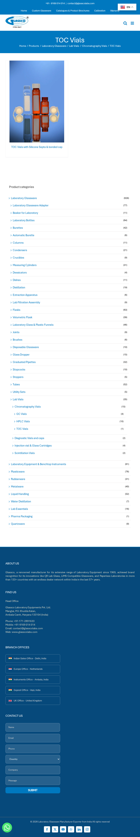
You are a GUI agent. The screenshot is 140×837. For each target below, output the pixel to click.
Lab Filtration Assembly (26, 302)
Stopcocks (19, 369)
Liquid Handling (20, 494)
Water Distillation (21, 501)
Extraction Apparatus (25, 295)
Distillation (19, 287)
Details (48, 102)
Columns (18, 243)
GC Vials (21, 414)
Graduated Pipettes (24, 362)
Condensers (20, 250)
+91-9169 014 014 (24, 624)
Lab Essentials (19, 509)
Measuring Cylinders (24, 265)
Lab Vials (18, 399)
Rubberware (18, 479)
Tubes (16, 384)
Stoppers (18, 377)
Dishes (17, 280)
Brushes (17, 340)
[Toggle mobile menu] (133, 23)
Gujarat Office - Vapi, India (27, 690)
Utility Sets (19, 392)
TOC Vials (22, 429)
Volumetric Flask (22, 317)
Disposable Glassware (26, 347)
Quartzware (18, 524)
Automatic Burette (23, 235)
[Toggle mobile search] (125, 23)
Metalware (17, 486)
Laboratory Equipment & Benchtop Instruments (38, 464)
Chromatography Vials (28, 406)
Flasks (16, 310)
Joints (16, 332)
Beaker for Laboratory (25, 213)
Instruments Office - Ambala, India (31, 679)
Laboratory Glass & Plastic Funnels (33, 325)
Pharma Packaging (21, 516)
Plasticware (18, 471)
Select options (29, 102)
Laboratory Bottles (23, 220)
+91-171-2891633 (24, 621)
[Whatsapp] (7, 827)
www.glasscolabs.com (24, 632)
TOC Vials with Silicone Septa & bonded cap (36, 147)
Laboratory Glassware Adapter (30, 205)
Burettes (18, 228)
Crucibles (18, 257)
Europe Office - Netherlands (28, 669)
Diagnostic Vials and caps (29, 438)
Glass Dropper (21, 354)
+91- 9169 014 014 (55, 3)
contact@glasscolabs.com (80, 3)
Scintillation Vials (25, 453)
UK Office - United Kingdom (28, 700)
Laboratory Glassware (24, 198)
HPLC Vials (23, 421)
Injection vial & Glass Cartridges (33, 445)
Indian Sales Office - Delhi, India (30, 658)
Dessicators (20, 272)
